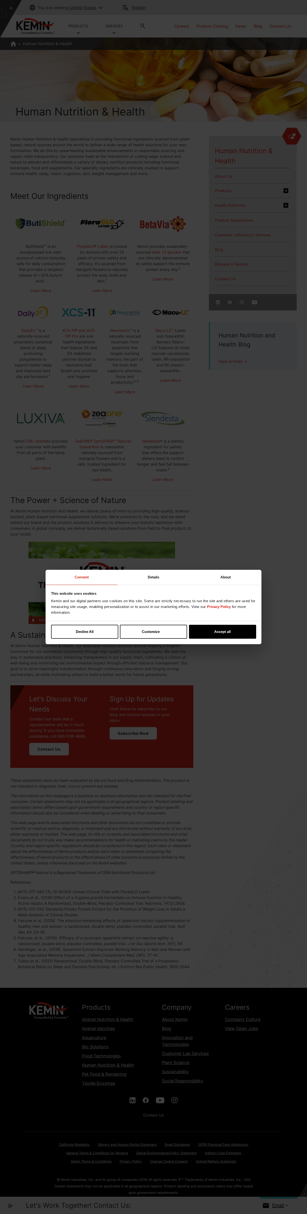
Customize (151, 632)
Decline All (85, 632)
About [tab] (225, 577)
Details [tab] (153, 577)
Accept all (222, 632)
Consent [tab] (82, 577)
